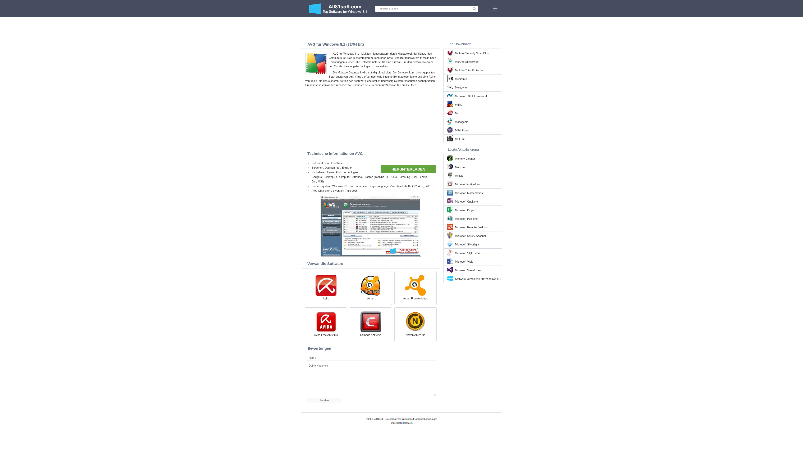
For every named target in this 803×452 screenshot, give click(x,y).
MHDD (459, 175)
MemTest (460, 167)
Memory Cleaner (465, 158)
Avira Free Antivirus (326, 334)
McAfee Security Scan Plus (472, 53)
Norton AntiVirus (415, 334)
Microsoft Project (465, 210)
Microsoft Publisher (466, 218)
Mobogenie (461, 121)
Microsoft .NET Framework (471, 96)
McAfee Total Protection (469, 70)
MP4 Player (462, 130)
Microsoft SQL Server (468, 253)
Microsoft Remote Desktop (471, 227)
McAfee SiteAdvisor (467, 61)
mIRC (458, 104)
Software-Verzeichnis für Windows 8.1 (478, 278)
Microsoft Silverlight (467, 244)
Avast (370, 298)
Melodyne (461, 87)
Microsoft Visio (464, 261)
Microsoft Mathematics (469, 193)
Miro (457, 113)
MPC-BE (460, 139)
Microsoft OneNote (466, 201)
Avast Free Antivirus (415, 298)
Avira (326, 298)
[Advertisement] (401, 28)
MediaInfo (461, 79)
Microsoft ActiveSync (468, 184)
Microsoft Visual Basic (468, 270)
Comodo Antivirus (370, 334)
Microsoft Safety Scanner (470, 236)
